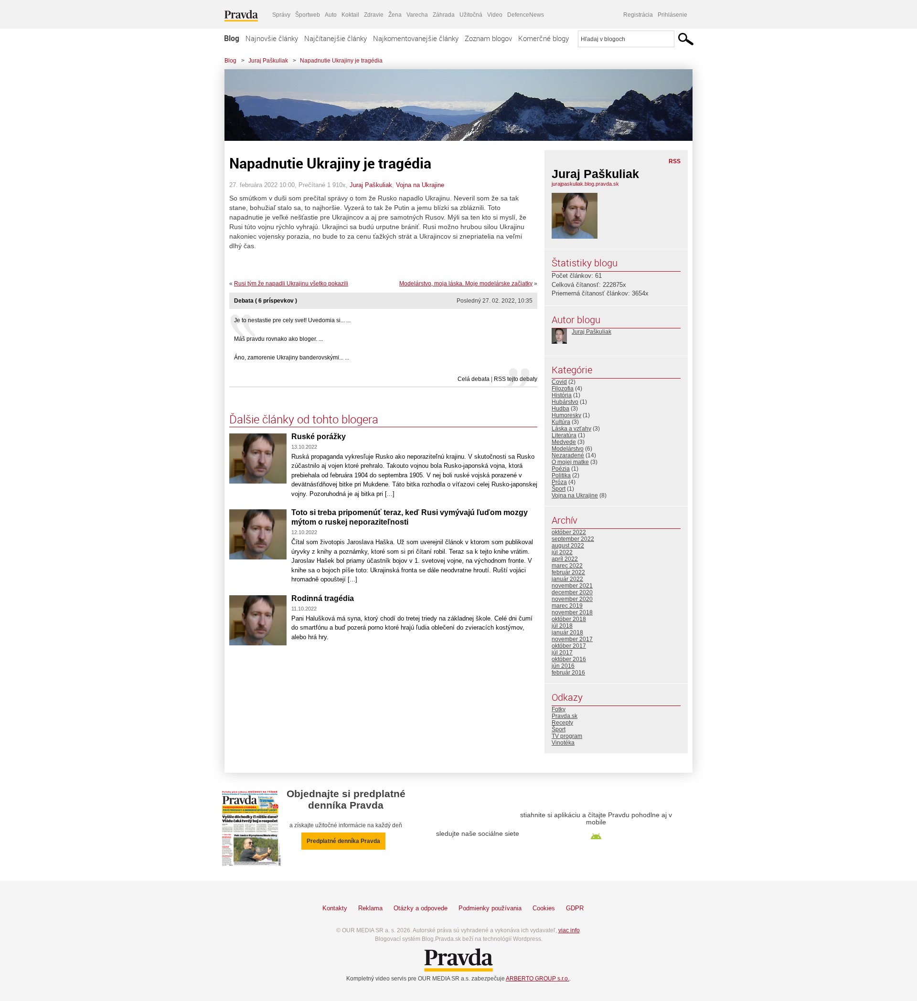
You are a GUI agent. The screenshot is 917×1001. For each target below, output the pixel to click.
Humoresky (566, 415)
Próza (559, 482)
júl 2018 (562, 625)
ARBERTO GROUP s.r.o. (537, 978)
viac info (569, 930)
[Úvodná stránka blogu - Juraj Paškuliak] (451, 105)
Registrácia (638, 14)
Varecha (417, 14)
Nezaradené (568, 455)
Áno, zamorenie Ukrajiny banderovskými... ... (291, 357)
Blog (231, 38)
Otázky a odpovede (421, 908)
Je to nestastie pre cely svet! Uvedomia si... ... (292, 320)
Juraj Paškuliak (268, 60)
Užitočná (470, 14)
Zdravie (374, 14)
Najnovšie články (271, 38)
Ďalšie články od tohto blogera (303, 419)
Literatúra (564, 435)
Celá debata (474, 379)
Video (494, 14)
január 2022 (567, 579)
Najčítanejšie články (335, 38)
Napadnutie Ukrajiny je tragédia (341, 60)
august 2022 (568, 545)
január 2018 (567, 632)
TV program (567, 736)
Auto (331, 14)
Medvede (564, 442)
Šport (558, 488)
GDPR (575, 908)
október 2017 (569, 646)
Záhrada (444, 14)
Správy (281, 14)
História (562, 395)
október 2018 (569, 619)
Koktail (350, 14)
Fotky (558, 709)
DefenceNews (525, 14)
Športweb (307, 14)
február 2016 (568, 672)
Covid (559, 382)
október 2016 (569, 659)
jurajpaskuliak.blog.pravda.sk (585, 184)
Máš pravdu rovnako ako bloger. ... (278, 339)
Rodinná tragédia (322, 598)
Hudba (560, 408)
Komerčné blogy (543, 38)
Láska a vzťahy (571, 428)
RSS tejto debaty (515, 379)
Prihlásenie (672, 14)
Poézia (561, 468)
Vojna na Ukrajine (420, 185)
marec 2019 (567, 605)
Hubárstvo (565, 402)
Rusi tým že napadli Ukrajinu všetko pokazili (291, 283)
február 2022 (568, 572)
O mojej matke (570, 462)
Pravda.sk (564, 716)
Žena (395, 14)
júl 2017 (562, 652)
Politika (561, 475)
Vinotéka (563, 742)
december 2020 (572, 592)
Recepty (562, 722)
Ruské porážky (318, 436)
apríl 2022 (565, 559)
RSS (675, 161)
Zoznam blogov (488, 38)
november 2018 (572, 612)
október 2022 (569, 532)
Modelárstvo (568, 448)
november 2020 (572, 599)
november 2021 (572, 585)
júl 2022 (562, 552)
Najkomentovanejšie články (415, 38)
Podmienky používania (490, 908)
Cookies (544, 908)
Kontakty (334, 908)
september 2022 (573, 539)
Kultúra (561, 422)
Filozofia (563, 388)
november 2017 (572, 639)
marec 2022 (567, 565)
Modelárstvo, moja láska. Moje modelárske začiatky (466, 283)
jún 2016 (563, 666)
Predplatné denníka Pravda (343, 841)
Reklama (370, 908)
